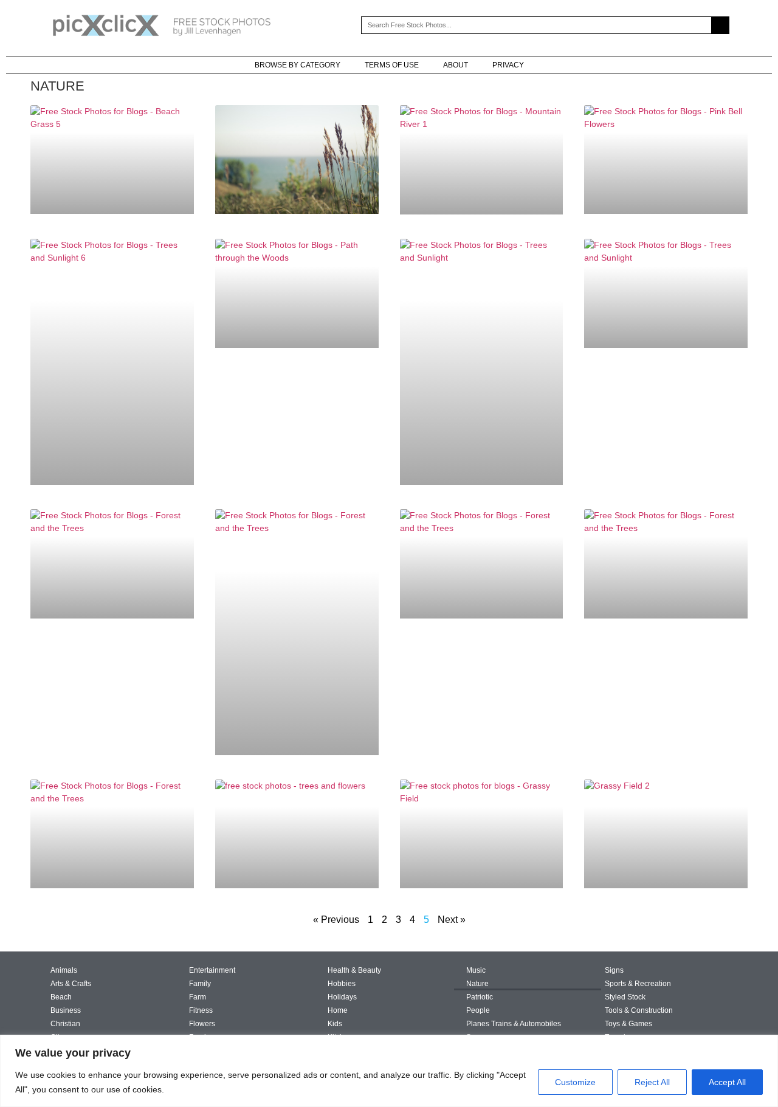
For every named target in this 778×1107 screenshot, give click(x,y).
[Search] (720, 25)
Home (338, 1010)
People (478, 1010)
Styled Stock (625, 997)
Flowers (202, 1024)
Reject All (652, 1082)
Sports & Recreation (638, 983)
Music (476, 970)
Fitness (201, 1010)
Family (200, 983)
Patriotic (479, 997)
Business (65, 1010)
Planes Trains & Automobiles (513, 1024)
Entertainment (212, 970)
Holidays (342, 997)
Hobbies (342, 983)
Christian (65, 1024)
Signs (614, 970)
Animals (63, 970)
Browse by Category (297, 65)
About (455, 65)
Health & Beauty (354, 970)
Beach (61, 997)
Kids (335, 1024)
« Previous (336, 919)
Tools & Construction (639, 1010)
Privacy (508, 65)
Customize (575, 1082)
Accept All (727, 1082)
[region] (389, 1071)
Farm (197, 997)
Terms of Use (392, 65)
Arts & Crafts (70, 983)
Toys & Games (628, 1024)
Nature (477, 983)
